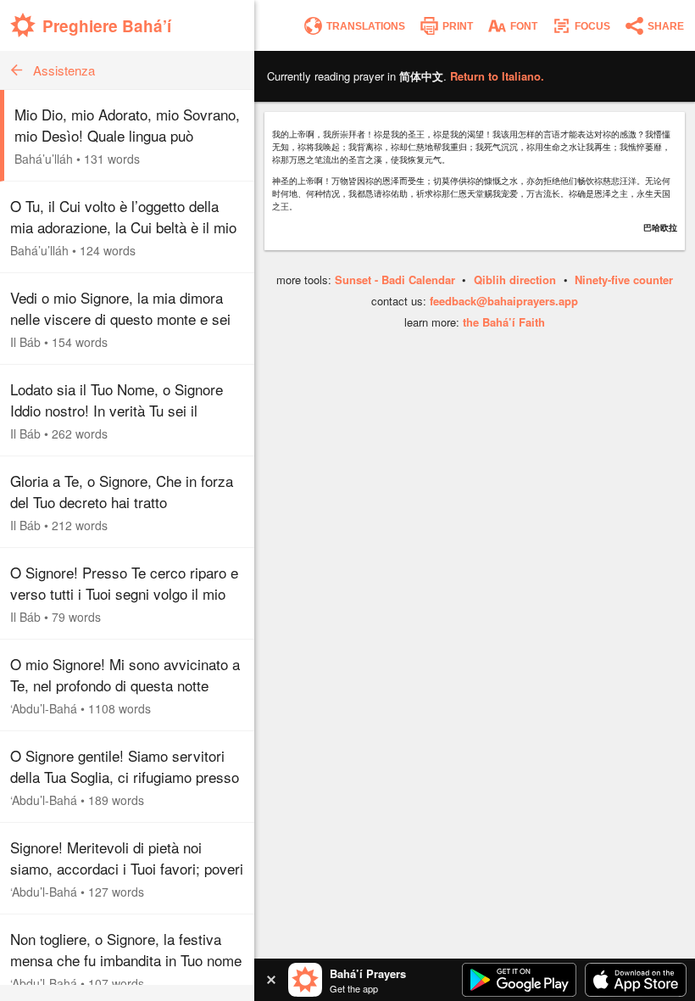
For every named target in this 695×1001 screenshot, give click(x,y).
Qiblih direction (515, 279)
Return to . (497, 76)
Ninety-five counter (624, 279)
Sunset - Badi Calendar (395, 279)
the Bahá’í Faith (504, 322)
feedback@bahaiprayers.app (504, 301)
